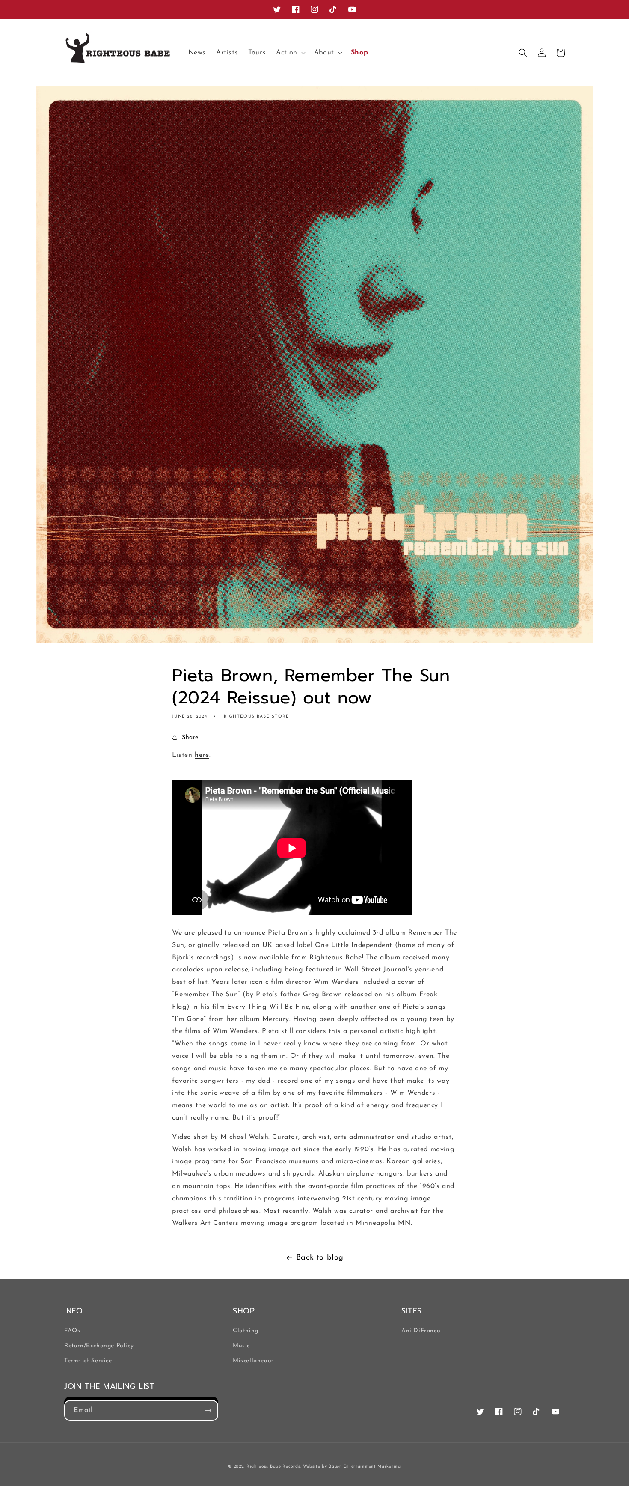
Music (241, 1346)
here (202, 755)
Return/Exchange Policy (99, 1346)
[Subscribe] (208, 1410)
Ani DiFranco (420, 1331)
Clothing (245, 1331)
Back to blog (320, 1258)
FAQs (72, 1331)
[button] (290, 53)
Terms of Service (88, 1361)
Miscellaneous (253, 1361)
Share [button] (190, 737)
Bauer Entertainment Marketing (365, 1466)
